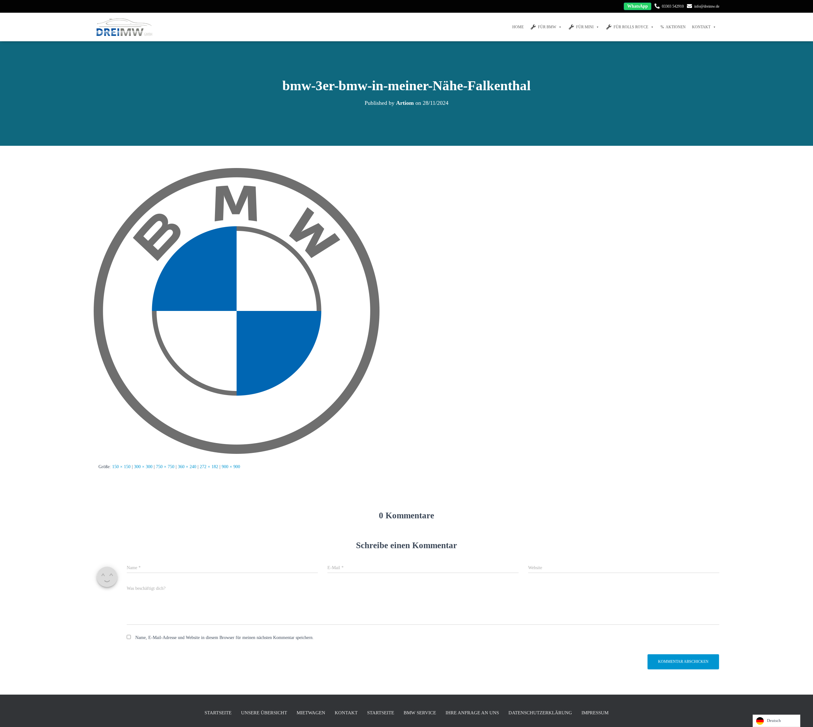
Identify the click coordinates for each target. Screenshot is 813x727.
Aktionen (676, 27)
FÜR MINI (585, 27)
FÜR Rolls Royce (631, 27)
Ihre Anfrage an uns (472, 712)
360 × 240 (187, 466)
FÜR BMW (547, 27)
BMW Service (420, 712)
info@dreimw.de (706, 6)
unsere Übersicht (264, 712)
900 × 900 (231, 466)
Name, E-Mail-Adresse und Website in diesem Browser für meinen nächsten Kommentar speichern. (224, 637)
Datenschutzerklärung (540, 712)
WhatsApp (637, 6)
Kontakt (701, 27)
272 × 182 (209, 466)
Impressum (594, 712)
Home (518, 27)
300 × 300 (143, 466)
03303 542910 (673, 6)
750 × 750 (165, 466)
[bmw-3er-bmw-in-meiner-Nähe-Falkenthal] (237, 310)
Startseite (218, 712)
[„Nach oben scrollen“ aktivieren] (800, 714)
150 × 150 (121, 466)
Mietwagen (311, 712)
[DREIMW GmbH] (125, 27)
